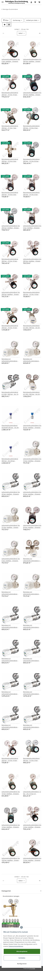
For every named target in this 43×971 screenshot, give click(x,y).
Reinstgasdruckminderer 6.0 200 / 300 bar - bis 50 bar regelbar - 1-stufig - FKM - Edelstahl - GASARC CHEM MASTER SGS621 (31, 393)
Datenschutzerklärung (16, 946)
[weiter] (39, 33)
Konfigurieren (22, 963)
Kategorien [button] (6, 891)
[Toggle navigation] (3, 1)
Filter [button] (6, 20)
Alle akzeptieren (21, 951)
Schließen (21, 958)
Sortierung (16, 20)
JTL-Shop (32, 968)
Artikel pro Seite (31, 20)
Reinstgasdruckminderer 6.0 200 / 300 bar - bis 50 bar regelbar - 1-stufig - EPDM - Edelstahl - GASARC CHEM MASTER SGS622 (32, 327)
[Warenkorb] (39, 2)
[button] (27, 2)
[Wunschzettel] (35, 2)
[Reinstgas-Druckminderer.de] (16, 2)
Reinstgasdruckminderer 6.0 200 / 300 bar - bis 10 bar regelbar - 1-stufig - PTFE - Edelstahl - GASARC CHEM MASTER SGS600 (10, 393)
